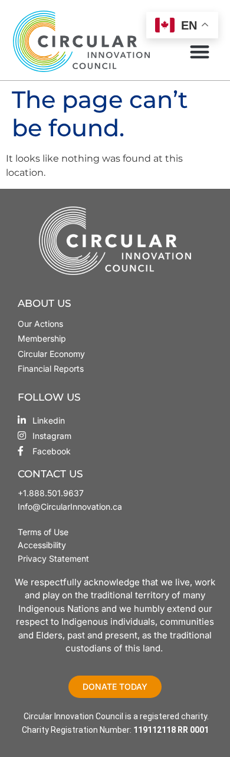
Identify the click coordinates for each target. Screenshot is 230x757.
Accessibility (42, 545)
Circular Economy (51, 354)
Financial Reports (51, 368)
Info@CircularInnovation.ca (70, 507)
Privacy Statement (53, 558)
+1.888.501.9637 (51, 493)
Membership (42, 338)
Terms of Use (44, 532)
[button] (199, 51)
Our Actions (40, 324)
